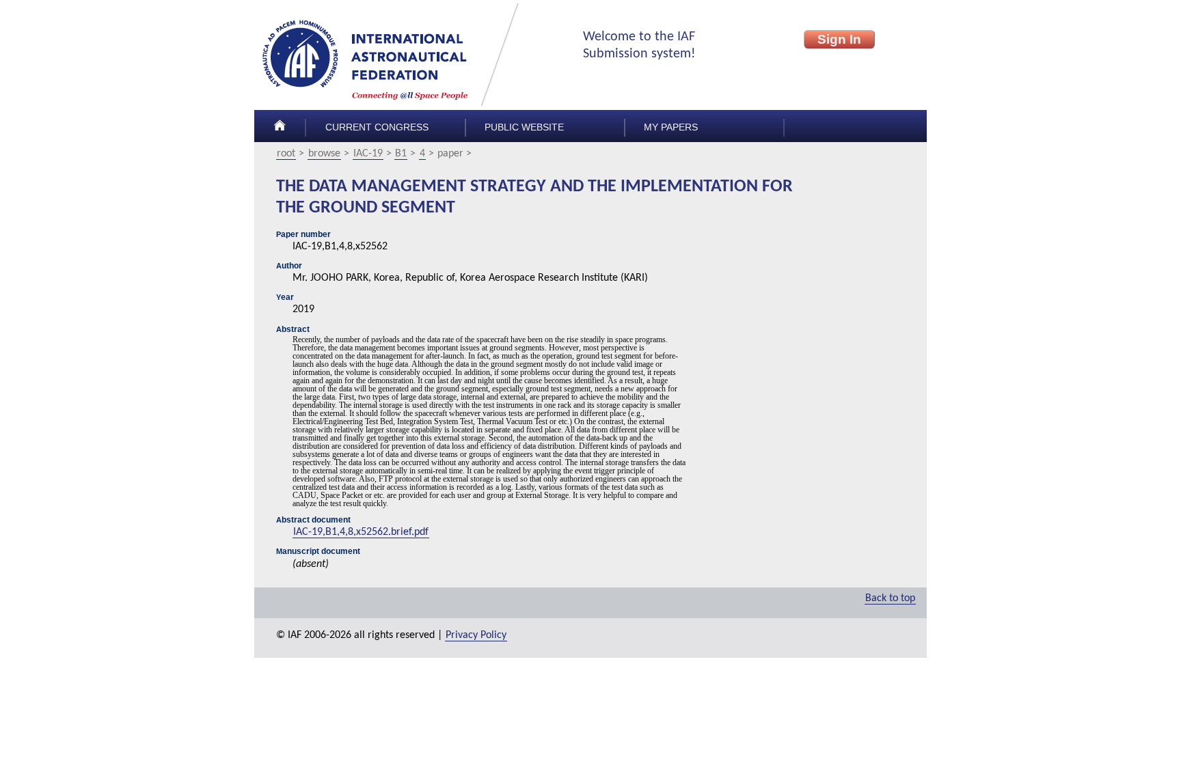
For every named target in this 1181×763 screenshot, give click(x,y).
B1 (401, 153)
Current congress (377, 127)
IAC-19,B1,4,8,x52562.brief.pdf (361, 532)
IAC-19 (368, 153)
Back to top (890, 598)
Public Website (524, 127)
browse (324, 153)
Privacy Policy (476, 635)
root (286, 153)
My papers (671, 127)
